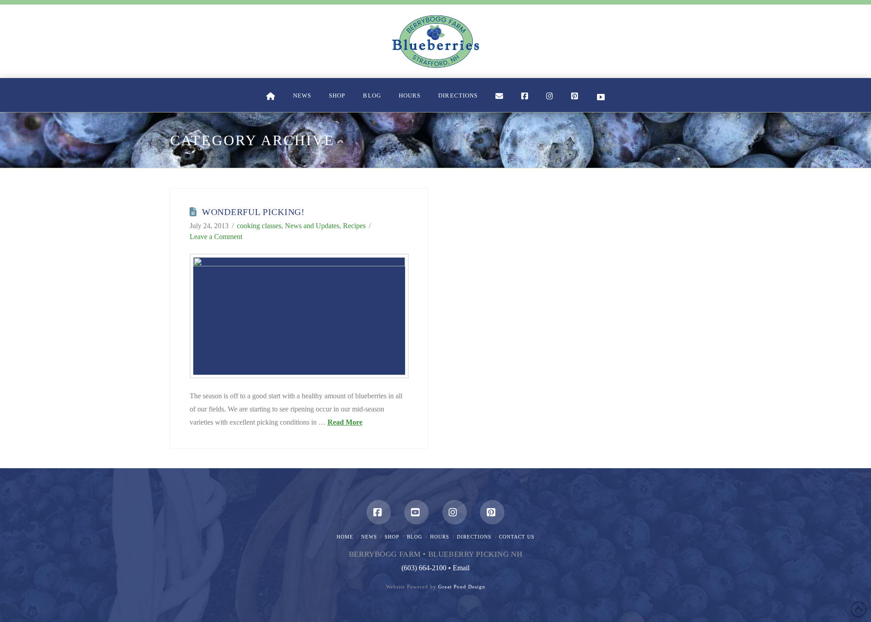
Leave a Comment (216, 236)
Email (461, 568)
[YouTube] (416, 512)
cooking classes (259, 226)
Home (345, 536)
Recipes (354, 226)
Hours (439, 536)
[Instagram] (454, 512)
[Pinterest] (492, 512)
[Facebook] (379, 512)
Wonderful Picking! (253, 212)
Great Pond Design (461, 586)
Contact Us (516, 536)
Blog (414, 536)
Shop (392, 536)
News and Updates (312, 226)
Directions (474, 536)
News (369, 536)
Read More (345, 422)
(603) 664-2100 (423, 568)
